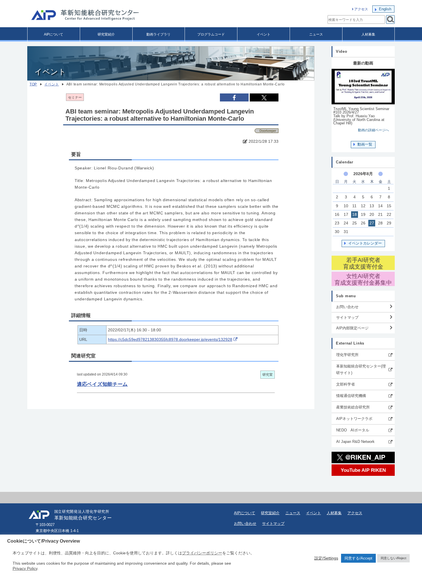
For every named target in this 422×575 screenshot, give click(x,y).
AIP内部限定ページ (352, 328)
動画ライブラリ (158, 34)
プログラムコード (211, 34)
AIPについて (53, 34)
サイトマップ (347, 317)
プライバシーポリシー (202, 553)
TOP (33, 84)
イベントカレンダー (365, 243)
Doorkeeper (268, 130)
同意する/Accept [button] (358, 558)
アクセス (361, 9)
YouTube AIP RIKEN (363, 470)
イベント (263, 34)
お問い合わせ (347, 307)
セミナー (75, 97)
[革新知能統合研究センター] (110, 15)
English (385, 9)
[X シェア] (264, 97)
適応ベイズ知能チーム (102, 384)
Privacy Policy (25, 568)
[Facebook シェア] (234, 97)
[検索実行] (390, 19)
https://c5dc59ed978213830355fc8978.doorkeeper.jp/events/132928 (170, 339)
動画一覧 (364, 144)
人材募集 (368, 34)
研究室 (267, 374)
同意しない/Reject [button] (393, 558)
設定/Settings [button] (326, 558)
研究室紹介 (106, 34)
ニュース (316, 34)
